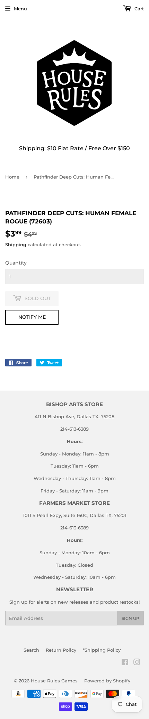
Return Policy (61, 650)
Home (12, 177)
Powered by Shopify (107, 680)
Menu (20, 8)
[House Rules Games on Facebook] (125, 663)
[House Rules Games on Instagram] (136, 663)
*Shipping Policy (102, 650)
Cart (138, 8)
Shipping (15, 244)
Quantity (16, 263)
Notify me (32, 317)
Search (31, 650)
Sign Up (130, 618)
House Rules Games (54, 680)
